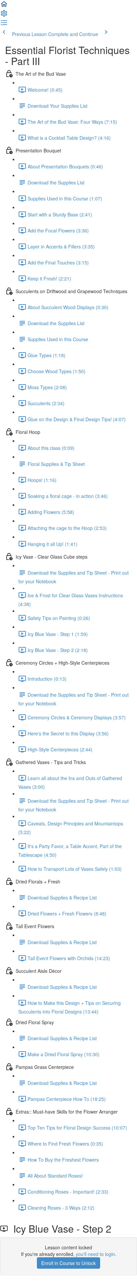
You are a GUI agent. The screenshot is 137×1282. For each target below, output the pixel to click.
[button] (4, 6)
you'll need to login (95, 1254)
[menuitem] (4, 15)
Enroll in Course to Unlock (68, 1263)
